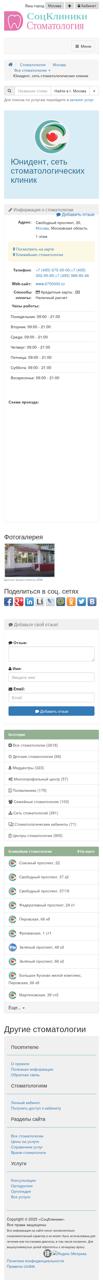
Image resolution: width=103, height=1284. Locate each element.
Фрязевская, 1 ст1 (35, 933)
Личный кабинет (25, 1102)
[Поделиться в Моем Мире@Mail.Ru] (60, 601)
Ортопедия (21, 1191)
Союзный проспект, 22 (39, 862)
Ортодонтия (22, 1185)
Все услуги (20, 1196)
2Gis (40, 580)
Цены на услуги (25, 1141)
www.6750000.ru (50, 283)
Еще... (15, 1007)
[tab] (51, 1007)
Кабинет (88, 5)
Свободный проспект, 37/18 (43, 890)
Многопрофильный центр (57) (40, 779)
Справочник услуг (27, 1147)
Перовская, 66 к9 (34, 919)
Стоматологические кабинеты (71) (44, 824)
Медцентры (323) (28, 767)
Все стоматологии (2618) (35, 745)
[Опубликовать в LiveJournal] (50, 601)
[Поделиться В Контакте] (92, 601)
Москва (54, 5)
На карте (86, 851)
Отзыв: (19, 642)
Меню (85, 46)
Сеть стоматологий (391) (35, 812)
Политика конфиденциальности (35, 1260)
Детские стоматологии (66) (36, 756)
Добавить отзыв (77, 214)
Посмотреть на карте (34, 249)
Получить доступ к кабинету (36, 1108)
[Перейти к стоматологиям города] (69, 5)
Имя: (17, 668)
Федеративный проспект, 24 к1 (46, 905)
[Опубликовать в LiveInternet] (39, 601)
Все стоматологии (27, 1135)
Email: (18, 688)
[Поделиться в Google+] (19, 601)
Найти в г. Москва (70, 90)
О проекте (20, 1063)
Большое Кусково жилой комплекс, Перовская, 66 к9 (45, 978)
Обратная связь (25, 1074)
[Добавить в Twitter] (81, 601)
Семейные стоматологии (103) (41, 801)
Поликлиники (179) (29, 790)
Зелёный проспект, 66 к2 (41, 961)
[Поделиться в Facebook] (8, 601)
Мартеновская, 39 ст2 (38, 994)
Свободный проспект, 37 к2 (43, 876)
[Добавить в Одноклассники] (71, 601)
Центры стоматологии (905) (37, 835)
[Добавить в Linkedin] (29, 601)
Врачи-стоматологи (28, 1152)
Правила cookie (21, 1266)
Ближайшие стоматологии (39, 254)
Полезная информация (32, 1069)
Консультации (23, 1180)
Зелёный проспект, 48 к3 (41, 947)
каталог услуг (82, 99)
